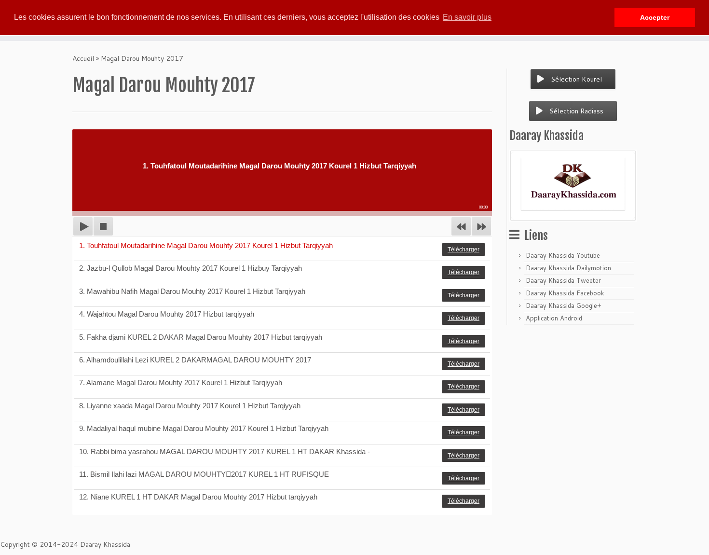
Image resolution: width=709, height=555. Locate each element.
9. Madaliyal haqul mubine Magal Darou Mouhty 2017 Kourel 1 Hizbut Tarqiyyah (203, 428)
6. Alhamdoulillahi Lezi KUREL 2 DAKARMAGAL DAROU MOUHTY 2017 (195, 360)
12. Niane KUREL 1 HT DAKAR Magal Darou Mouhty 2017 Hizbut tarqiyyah (198, 497)
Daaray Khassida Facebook (565, 293)
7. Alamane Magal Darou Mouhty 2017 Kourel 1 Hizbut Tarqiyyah (180, 382)
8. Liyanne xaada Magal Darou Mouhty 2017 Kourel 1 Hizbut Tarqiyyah (189, 406)
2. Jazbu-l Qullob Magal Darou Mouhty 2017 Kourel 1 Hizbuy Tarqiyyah (190, 268)
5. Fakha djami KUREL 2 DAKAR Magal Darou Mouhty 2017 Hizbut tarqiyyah (200, 337)
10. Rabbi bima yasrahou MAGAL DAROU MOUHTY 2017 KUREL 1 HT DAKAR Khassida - (224, 451)
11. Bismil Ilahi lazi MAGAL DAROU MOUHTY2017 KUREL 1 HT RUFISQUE (204, 474)
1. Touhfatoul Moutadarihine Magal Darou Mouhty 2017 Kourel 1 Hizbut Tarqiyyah (206, 245)
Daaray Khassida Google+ (563, 305)
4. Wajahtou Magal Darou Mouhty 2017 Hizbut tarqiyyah (166, 314)
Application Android (554, 318)
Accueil (83, 58)
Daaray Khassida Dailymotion (568, 268)
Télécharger (463, 249)
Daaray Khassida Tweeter (563, 280)
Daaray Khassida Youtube (563, 255)
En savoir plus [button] (467, 17)
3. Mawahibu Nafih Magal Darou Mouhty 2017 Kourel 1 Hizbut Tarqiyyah (192, 291)
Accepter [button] (654, 17)
